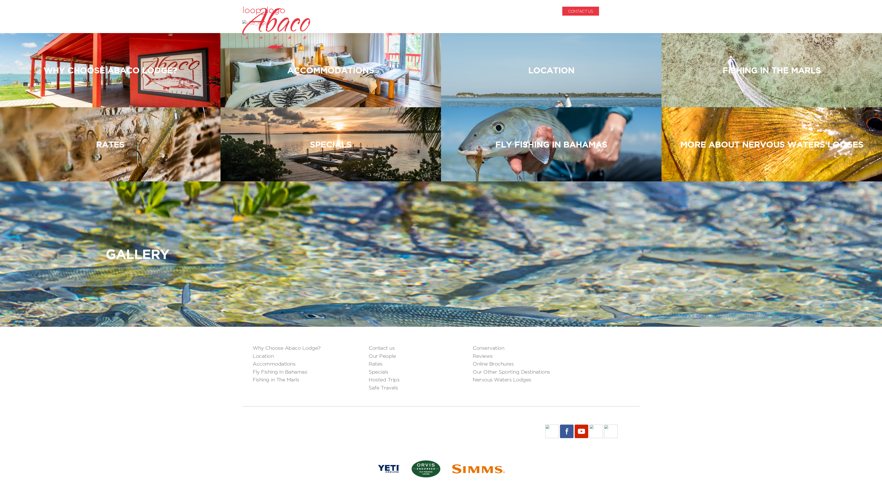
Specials (378, 372)
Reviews (483, 356)
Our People (382, 356)
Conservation (488, 348)
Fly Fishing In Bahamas (280, 372)
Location (263, 356)
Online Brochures (493, 363)
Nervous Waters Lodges (502, 379)
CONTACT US (580, 11)
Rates (375, 363)
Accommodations (274, 363)
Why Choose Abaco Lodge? (287, 348)
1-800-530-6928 (625, 11)
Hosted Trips (384, 379)
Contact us (382, 348)
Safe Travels (383, 387)
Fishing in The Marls (276, 379)
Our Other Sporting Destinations (511, 372)
